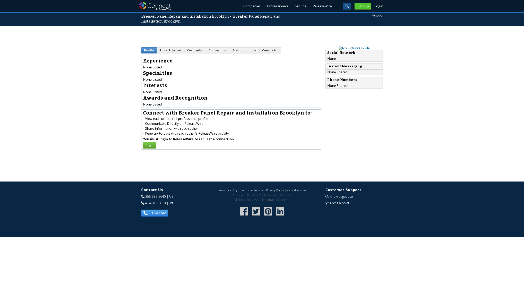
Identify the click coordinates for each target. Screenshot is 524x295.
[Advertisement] (262, 35)
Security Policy (227, 190)
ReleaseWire (322, 6)
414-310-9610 (155, 203)
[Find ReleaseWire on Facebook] (244, 216)
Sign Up (363, 6)
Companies (252, 6)
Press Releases (170, 50)
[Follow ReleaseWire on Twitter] (256, 216)
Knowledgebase (341, 196)
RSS (379, 16)
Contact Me (270, 50)
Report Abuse (296, 190)
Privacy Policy (275, 190)
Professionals (277, 6)
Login (378, 6)
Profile (149, 50)
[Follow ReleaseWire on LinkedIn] (280, 216)
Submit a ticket (338, 203)
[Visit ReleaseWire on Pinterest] (268, 216)
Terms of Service (252, 190)
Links (253, 50)
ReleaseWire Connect (155, 6)
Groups (300, 6)
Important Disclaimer (276, 200)
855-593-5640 (155, 196)
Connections (218, 50)
